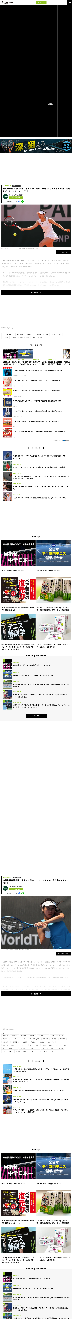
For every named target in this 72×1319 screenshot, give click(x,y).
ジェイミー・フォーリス (27, 1048)
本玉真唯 (29, 334)
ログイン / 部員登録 (41, 2)
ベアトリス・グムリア (48, 1048)
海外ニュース (16, 186)
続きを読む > (36, 292)
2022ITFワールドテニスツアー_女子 (25, 1051)
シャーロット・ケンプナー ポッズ (47, 1051)
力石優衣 (33, 1042)
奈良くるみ (14, 1035)
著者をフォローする (16, 197)
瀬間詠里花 (15, 1042)
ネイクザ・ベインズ (61, 1045)
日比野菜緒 (20, 334)
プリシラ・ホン (16, 1039)
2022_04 (60, 1048)
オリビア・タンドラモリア (10, 1048)
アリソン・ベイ (22, 1045)
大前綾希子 (6, 1042)
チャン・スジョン (7, 1051)
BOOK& (50, 104)
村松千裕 (32, 1035)
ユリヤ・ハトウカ (56, 334)
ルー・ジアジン (34, 1045)
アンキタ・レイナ (42, 1035)
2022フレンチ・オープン (39, 337)
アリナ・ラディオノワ (57, 1035)
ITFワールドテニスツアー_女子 (31, 1039)
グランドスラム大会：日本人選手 (20, 337)
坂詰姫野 (62, 1039)
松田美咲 (45, 1039)
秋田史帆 (5, 1035)
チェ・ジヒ (51, 1042)
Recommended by (58, 440)
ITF (38, 1048)
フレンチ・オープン (8, 334)
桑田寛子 (42, 1042)
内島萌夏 (24, 1042)
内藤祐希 (23, 1035)
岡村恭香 (54, 1039)
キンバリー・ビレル (47, 1045)
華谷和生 (5, 1039)
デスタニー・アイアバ (8, 1045)
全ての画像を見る (63, 252)
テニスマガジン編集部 (16, 195)
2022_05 (5, 337)
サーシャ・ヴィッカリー (41, 334)
